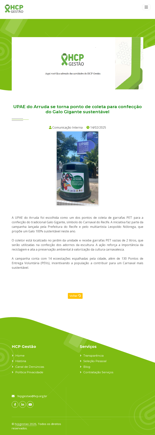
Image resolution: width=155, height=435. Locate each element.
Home (20, 355)
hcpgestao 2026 (25, 424)
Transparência (93, 355)
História (20, 361)
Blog (86, 367)
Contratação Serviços (98, 372)
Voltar (74, 296)
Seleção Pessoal (94, 361)
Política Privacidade (29, 372)
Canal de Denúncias (29, 367)
